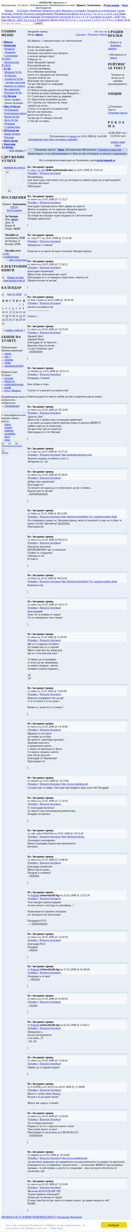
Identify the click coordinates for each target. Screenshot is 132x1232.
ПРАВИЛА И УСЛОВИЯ (16, 1212)
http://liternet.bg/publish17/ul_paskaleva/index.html (89, 512)
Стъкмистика (12, 122)
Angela (8, 422)
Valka (7, 358)
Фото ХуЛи (11, 115)
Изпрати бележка (50, 168)
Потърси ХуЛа (13, 88)
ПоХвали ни (11, 125)
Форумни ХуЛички (8, 141)
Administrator (11, 401)
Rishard (35, 890)
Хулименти (43, 15)
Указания (9, 47)
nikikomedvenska (14, 379)
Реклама (9, 132)
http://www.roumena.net (75, 779)
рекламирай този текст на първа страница (52, 134)
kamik (7, 383)
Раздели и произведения (38, 9)
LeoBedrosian (11, 252)
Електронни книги (15, 108)
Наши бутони (12, 129)
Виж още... (58, 1228)
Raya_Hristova (12, 386)
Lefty (6, 249)
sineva (113, 53)
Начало (9, 6)
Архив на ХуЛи (13, 74)
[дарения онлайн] (14, 187)
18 (6, 311)
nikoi (7, 435)
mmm (7, 419)
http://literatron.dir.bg (73, 832)
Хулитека (6, 9)
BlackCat (9, 376)
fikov (7, 432)
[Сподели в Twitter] (97, 135)
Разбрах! (113, 1225)
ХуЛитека (10, 71)
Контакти (76, 1212)
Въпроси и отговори (74, 6)
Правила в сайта (51, 6)
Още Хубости (12, 101)
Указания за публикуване (101, 6)
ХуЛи (7, 64)
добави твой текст (118, 139)
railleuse (8, 426)
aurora (7, 349)
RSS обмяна (16, 146)
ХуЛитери (23, 6)
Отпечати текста (117, 108)
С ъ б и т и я (99, 15)
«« (2, 289)
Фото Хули (123, 15)
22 (20, 311)
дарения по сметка (14, 163)
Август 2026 (14, 289)
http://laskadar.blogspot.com (77, 450)
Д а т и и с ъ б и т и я (105, 9)
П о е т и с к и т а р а (78, 15)
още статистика (18, 255)
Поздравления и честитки (56, 12)
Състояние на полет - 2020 (104, 12)
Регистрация (14, 205)
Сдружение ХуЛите (10, 53)
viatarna (8, 355)
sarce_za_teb (38, 165)
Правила (9, 44)
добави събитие (14, 325)
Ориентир (10, 40)
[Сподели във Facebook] (84, 135)
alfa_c (7, 352)
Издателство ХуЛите (10, 59)
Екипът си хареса (14, 81)
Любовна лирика (114, 42)
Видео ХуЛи (11, 112)
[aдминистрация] (84, 1212)
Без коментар (12, 84)
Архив (121, 6)
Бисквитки (63, 1212)
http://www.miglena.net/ (75, 1153)
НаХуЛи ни (11, 136)
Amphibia (9, 429)
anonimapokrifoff (13, 361)
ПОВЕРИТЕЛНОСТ (44, 1212)
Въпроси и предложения (25, 12)
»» (25, 289)
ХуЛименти (11, 105)
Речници (9, 119)
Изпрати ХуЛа (12, 67)
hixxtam (8, 373)
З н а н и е (86, 9)
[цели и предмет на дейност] (14, 181)
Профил (33, 168)
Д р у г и (112, 15)
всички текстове (15, 77)
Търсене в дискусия (109, 145)
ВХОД (14, 202)
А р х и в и (29, 15)
